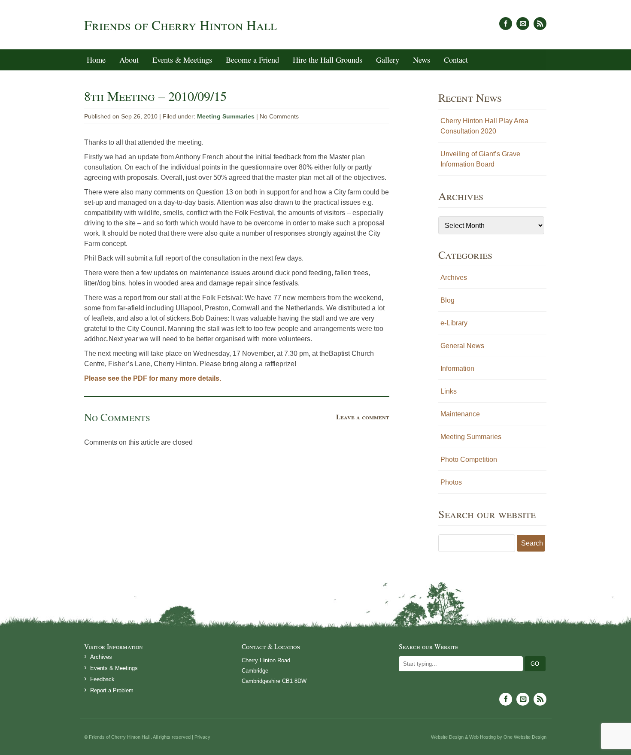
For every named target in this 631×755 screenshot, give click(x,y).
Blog (447, 300)
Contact (456, 60)
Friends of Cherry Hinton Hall (180, 24)
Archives (453, 277)
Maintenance (460, 414)
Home (96, 60)
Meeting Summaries (226, 116)
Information (457, 368)
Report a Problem (111, 690)
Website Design (447, 737)
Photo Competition (468, 459)
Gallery (387, 60)
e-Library (453, 323)
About (129, 60)
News (421, 60)
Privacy (202, 737)
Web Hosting (482, 737)
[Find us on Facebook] (505, 23)
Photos (451, 482)
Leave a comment (362, 416)
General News (462, 345)
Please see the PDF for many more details (151, 378)
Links (448, 391)
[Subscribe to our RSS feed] (540, 23)
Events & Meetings (182, 60)
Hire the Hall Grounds (327, 60)
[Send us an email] (522, 23)
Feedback (102, 679)
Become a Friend (252, 60)
